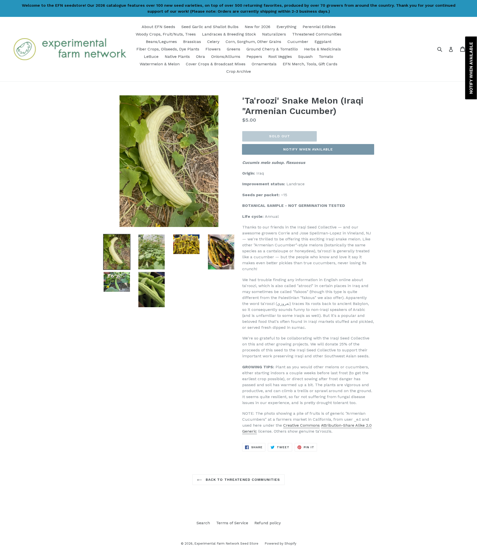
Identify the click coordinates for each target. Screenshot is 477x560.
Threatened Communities (317, 34)
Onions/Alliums (225, 56)
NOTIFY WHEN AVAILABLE (308, 149)
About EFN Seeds (158, 26)
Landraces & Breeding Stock (229, 34)
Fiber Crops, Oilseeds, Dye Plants (167, 49)
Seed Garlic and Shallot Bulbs (209, 26)
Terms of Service (232, 523)
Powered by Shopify (280, 543)
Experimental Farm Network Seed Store (226, 543)
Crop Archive (238, 71)
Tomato (326, 56)
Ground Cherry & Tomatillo (272, 49)
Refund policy (267, 523)
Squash (305, 56)
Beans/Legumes (161, 41)
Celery (213, 41)
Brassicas (192, 41)
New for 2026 (257, 26)
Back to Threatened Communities (242, 480)
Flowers (213, 49)
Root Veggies (280, 56)
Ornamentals (264, 64)
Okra (200, 56)
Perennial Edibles (319, 26)
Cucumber (297, 41)
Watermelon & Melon (160, 64)
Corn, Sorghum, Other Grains (253, 41)
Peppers (254, 56)
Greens (233, 49)
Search (203, 523)
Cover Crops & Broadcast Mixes (215, 64)
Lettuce (151, 56)
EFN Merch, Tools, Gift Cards (310, 64)
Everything (286, 26)
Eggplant (323, 41)
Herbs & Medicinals (322, 49)
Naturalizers (274, 34)
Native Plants (177, 56)
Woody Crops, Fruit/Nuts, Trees (166, 34)
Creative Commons (301, 425)
